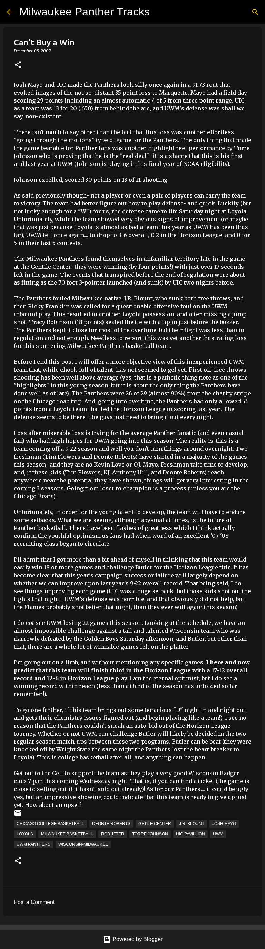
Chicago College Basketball (50, 823)
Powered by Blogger (137, 939)
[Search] (255, 12)
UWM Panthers (33, 844)
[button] (18, 65)
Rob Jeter (112, 834)
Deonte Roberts (111, 823)
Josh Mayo (224, 823)
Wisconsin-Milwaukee (83, 844)
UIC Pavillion (190, 834)
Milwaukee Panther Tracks (84, 12)
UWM (218, 834)
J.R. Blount (191, 823)
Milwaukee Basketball (67, 834)
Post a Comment (34, 902)
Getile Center (154, 823)
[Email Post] (18, 815)
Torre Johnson (150, 834)
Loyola (25, 834)
